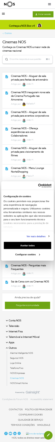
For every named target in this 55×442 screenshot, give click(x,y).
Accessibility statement (41, 399)
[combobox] (27, 59)
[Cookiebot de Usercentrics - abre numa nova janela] (38, 186)
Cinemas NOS (17, 378)
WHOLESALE (43, 425)
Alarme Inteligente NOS (21, 353)
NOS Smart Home (19, 383)
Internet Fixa (16, 331)
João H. (30, 84)
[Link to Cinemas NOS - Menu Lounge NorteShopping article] (7, 169)
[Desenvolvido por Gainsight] (27, 393)
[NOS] (9, 4)
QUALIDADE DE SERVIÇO (30, 420)
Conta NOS (15, 320)
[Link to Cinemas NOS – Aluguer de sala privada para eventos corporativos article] (7, 113)
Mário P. (30, 176)
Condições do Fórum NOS (15, 399)
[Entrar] (5, 59)
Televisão (14, 326)
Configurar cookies (25, 254)
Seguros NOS (16, 358)
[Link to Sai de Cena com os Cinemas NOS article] (7, 282)
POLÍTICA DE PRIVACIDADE (38, 410)
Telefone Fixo (16, 368)
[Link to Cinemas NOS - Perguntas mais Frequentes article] (7, 266)
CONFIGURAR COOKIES (31, 415)
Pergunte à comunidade (27, 305)
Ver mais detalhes (36, 236)
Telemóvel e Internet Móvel (24, 337)
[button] (48, 435)
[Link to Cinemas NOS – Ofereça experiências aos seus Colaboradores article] (7, 129)
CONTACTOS (16, 410)
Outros (8, 33)
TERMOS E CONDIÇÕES (23, 425)
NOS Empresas (17, 373)
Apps (11, 342)
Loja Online (15, 363)
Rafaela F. (31, 104)
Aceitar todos (27, 245)
